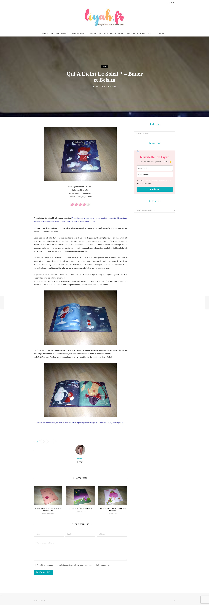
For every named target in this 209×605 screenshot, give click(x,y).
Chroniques (77, 33)
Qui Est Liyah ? (59, 33)
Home (45, 33)
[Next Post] (207, 302)
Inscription (154, 189)
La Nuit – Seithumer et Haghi (80, 508)
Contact (161, 33)
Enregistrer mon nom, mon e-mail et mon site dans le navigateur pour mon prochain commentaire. (73, 565)
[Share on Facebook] (21, 131)
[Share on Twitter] (21, 138)
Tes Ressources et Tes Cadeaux (106, 33)
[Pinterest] (21, 144)
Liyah (98, 87)
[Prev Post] (2, 302)
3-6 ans (104, 66)
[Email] (21, 150)
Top (173, 600)
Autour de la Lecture (139, 33)
